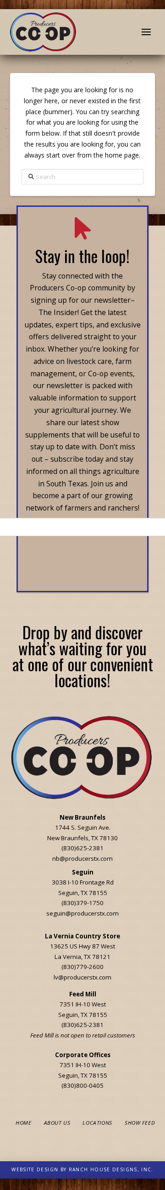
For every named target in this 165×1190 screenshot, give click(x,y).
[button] (146, 32)
